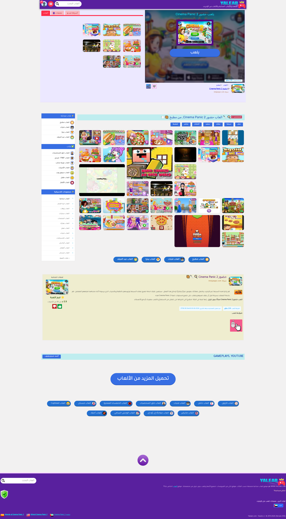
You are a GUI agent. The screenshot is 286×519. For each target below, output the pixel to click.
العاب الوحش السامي (124, 413)
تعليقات (58, 13)
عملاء (218, 124)
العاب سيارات (64, 214)
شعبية (175, 124)
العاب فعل (65, 228)
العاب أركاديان (64, 243)
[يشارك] (148, 86)
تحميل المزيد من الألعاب (143, 378)
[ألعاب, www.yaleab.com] (231, 4)
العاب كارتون (227, 403)
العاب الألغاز (64, 183)
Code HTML (239, 292)
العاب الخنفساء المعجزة (115, 403)
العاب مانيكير (188, 413)
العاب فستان (64, 253)
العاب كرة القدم (63, 204)
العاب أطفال (64, 248)
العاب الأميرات (64, 168)
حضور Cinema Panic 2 (62, 515)
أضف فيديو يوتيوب (52, 356)
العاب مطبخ (64, 122)
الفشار (196, 124)
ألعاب (45, 13)
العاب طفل (65, 178)
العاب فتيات (64, 127)
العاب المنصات (63, 219)
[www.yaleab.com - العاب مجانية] (270, 482)
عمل (239, 124)
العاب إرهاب (64, 209)
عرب (280, 505)
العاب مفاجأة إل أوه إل (158, 413)
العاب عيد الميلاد (63, 137)
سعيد (208, 124)
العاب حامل (203, 403)
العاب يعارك (64, 223)
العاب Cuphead (58, 403)
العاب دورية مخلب (62, 163)
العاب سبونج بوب (62, 173)
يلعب (194, 53)
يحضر (186, 124)
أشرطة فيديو (72, 13)
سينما (229, 124)
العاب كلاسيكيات (62, 238)
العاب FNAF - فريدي (62, 158)
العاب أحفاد (96, 413)
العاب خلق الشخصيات (60, 153)
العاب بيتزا (65, 132)
